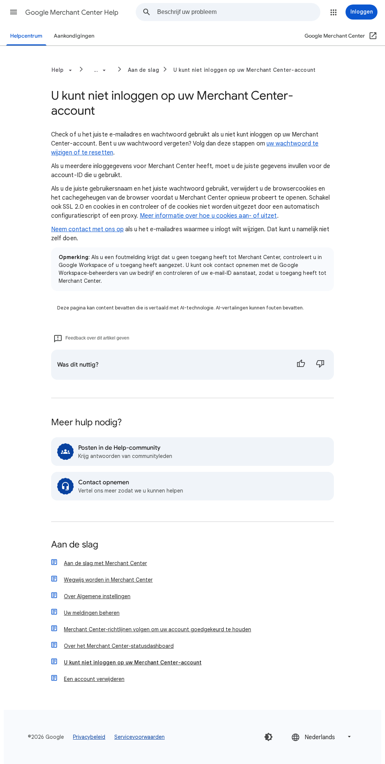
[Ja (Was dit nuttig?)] (300, 364)
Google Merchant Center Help (71, 12)
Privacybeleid (89, 737)
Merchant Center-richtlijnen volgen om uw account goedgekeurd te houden (157, 629)
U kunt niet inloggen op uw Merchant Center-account (244, 70)
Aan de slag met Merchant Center (105, 563)
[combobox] (238, 12)
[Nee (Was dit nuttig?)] (320, 364)
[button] (14, 12)
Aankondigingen (74, 36)
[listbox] (321, 736)
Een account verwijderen (94, 679)
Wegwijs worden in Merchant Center (108, 579)
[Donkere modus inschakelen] (268, 737)
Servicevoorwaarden (139, 737)
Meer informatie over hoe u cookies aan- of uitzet (208, 216)
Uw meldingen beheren (92, 612)
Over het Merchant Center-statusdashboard (119, 646)
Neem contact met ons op (87, 229)
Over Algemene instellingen (97, 596)
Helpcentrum (26, 36)
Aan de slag (143, 70)
